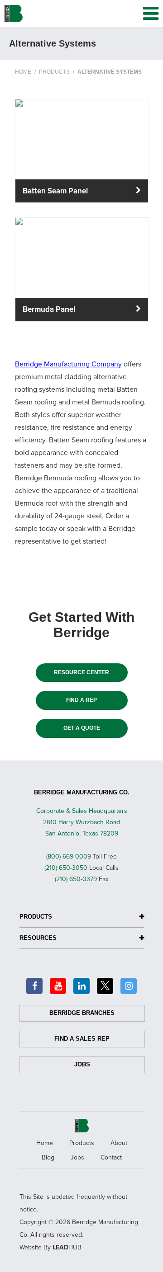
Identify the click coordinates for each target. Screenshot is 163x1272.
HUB (67, 1247)
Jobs (82, 1064)
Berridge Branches (82, 1012)
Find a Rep (81, 700)
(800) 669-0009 (68, 856)
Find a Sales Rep (82, 1038)
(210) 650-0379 (76, 879)
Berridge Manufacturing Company (68, 364)
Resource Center (81, 672)
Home (44, 1143)
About (118, 1143)
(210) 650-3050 (65, 868)
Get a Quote (81, 728)
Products (81, 1143)
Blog (48, 1157)
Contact (111, 1157)
